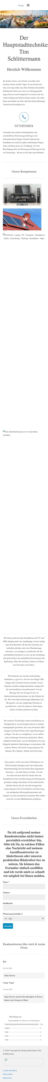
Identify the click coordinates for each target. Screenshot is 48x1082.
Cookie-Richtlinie (10, 1070)
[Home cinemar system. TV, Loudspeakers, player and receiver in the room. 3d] (24, 195)
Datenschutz (8, 1074)
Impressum (7, 1077)
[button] (28, 5)
